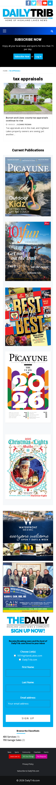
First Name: (28, 667)
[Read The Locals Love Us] (28, 316)
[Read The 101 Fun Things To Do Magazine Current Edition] (28, 251)
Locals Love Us (14, 756)
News (9, 752)
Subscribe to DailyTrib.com (28, 771)
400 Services (9, 736)
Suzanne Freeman (24, 125)
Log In (38, 56)
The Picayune (41, 756)
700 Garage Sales (12, 740)
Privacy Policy (28, 764)
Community (26, 752)
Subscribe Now (22, 56)
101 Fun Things (28, 756)
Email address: (28, 697)
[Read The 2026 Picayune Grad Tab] (28, 387)
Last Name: (28, 682)
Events (46, 752)
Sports (17, 752)
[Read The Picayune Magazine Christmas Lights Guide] (28, 467)
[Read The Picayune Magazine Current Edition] (28, 186)
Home (5, 71)
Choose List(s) (28, 651)
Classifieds (37, 752)
